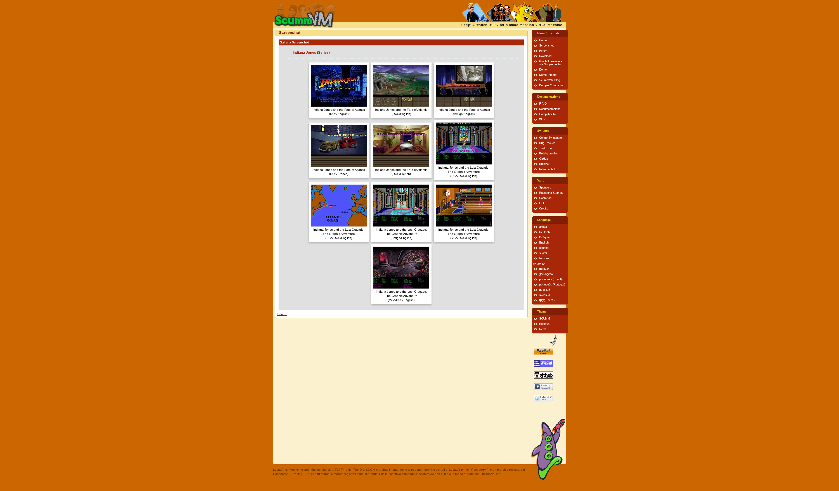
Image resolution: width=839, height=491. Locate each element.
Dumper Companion (551, 85)
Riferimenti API (548, 169)
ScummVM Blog (549, 80)
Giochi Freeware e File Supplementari (550, 63)
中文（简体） (547, 300)
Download (545, 56)
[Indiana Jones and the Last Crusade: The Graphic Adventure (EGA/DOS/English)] (464, 144)
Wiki (542, 119)
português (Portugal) (552, 284)
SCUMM (544, 318)
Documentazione (548, 96)
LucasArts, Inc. (459, 469)
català (543, 226)
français (544, 258)
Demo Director (548, 74)
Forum (543, 50)
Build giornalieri (548, 153)
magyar (544, 268)
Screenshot (546, 45)
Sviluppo (543, 130)
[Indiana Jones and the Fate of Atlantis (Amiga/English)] (464, 86)
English (544, 242)
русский (544, 289)
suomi (543, 253)
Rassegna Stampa (551, 192)
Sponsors (545, 187)
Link (542, 203)
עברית (537, 263)
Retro (542, 329)
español (544, 247)
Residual (544, 323)
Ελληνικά (545, 237)
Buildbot (544, 164)
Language (544, 219)
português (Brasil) (550, 279)
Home (543, 40)
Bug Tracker (547, 143)
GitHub (543, 158)
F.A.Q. (543, 103)
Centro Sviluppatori (551, 137)
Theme (541, 311)
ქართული (546, 274)
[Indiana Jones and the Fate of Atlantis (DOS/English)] (339, 86)
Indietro (282, 314)
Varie (540, 180)
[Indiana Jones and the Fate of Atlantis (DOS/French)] (339, 146)
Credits (543, 208)
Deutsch (544, 232)
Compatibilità (547, 114)
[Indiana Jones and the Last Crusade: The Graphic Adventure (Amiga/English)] (401, 206)
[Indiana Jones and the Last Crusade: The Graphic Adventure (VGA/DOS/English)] (464, 206)
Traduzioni (545, 148)
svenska (544, 295)
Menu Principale (548, 33)
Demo (543, 69)
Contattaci (545, 198)
